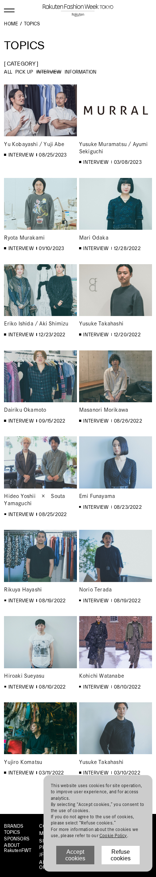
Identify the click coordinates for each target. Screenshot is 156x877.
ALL (8, 71)
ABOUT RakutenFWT (17, 848)
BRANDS (13, 826)
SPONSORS (16, 838)
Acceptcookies (75, 855)
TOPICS (12, 832)
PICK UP (24, 71)
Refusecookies (121, 855)
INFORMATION (81, 71)
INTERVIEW (49, 71)
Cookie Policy (113, 835)
